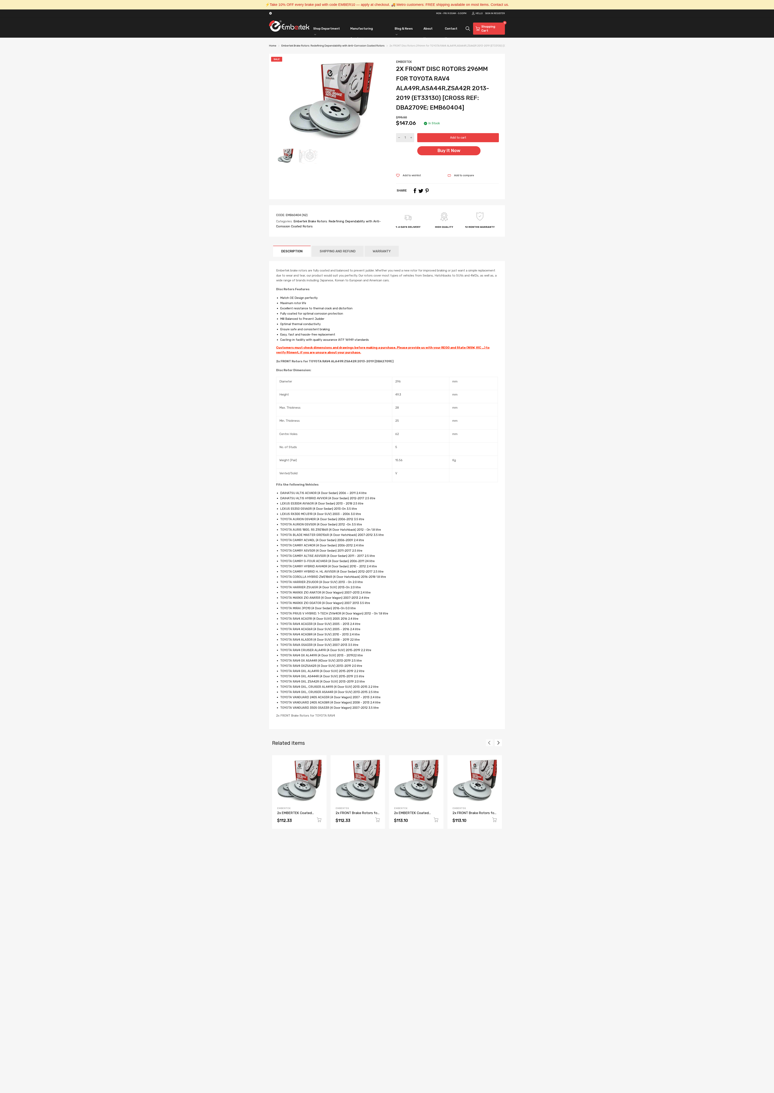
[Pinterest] (426, 190)
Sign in (489, 13)
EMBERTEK (404, 62)
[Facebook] (414, 190)
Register (499, 13)
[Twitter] (420, 190)
